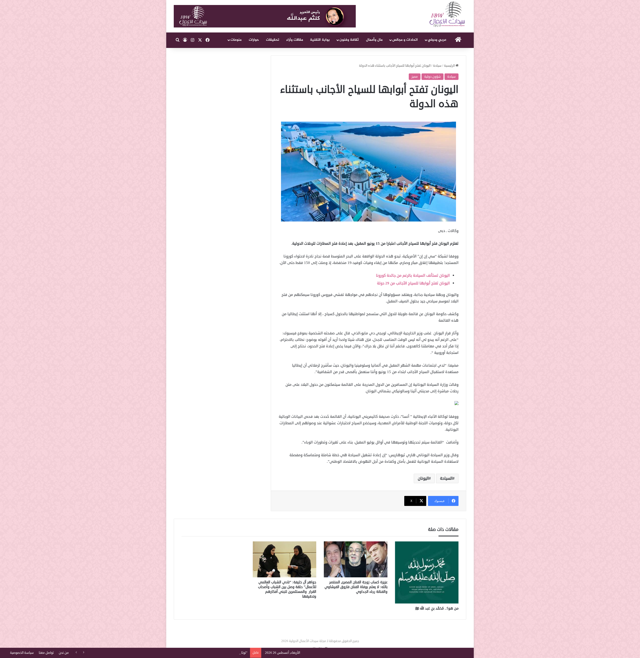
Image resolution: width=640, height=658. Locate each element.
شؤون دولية (432, 76)
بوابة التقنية (320, 40)
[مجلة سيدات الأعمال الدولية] (447, 14)
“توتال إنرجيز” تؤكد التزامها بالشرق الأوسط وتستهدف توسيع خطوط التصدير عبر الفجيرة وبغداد (185, 653)
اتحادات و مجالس (405, 40)
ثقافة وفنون (349, 40)
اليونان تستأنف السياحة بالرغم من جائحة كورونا (413, 275)
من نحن (64, 653)
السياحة (446, 478)
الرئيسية (450, 65)
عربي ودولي (437, 40)
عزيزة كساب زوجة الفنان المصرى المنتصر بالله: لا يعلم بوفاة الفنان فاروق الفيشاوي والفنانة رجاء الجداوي (356, 587)
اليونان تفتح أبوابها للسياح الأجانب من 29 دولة (413, 283)
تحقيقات (272, 40)
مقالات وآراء (294, 40)
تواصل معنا (46, 653)
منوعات (236, 40)
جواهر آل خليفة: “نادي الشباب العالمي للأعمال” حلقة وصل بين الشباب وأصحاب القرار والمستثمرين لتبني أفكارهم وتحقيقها (287, 589)
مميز (415, 76)
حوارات (254, 40)
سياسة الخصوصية (22, 653)
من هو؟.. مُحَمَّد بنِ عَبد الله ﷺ (436, 608)
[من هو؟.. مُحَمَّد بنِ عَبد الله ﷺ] (427, 572)
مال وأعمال (374, 40)
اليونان (423, 478)
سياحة (437, 65)
